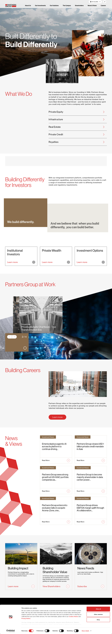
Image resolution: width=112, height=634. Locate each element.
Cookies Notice (73, 616)
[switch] (47, 630)
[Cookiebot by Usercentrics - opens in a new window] (10, 631)
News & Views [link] (92, 5)
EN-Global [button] (95, 1)
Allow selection (98, 614)
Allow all (98, 609)
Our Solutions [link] (54, 5)
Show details (85, 630)
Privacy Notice (25, 618)
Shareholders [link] (79, 5)
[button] (104, 1)
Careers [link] (103, 5)
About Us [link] (28, 5)
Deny (98, 619)
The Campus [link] (67, 5)
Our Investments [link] (40, 5)
